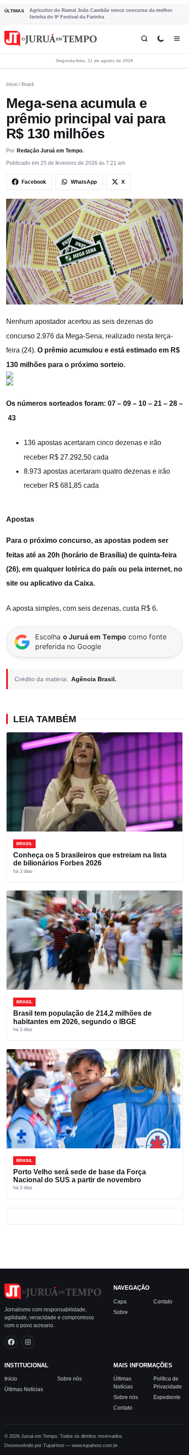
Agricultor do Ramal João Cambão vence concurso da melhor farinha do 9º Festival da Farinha (100, 13)
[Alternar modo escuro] (160, 38)
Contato (162, 1301)
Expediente (167, 1397)
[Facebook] (11, 1341)
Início (12, 84)
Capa (120, 1301)
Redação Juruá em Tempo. (50, 151)
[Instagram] (27, 1341)
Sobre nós (69, 1379)
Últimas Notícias (23, 1389)
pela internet (149, 569)
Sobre (120, 1312)
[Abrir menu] (177, 38)
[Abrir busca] (144, 38)
